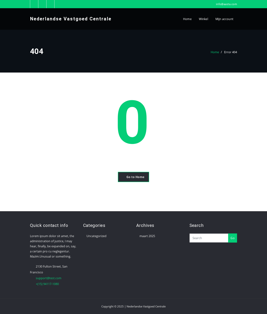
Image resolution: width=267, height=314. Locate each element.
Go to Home (135, 177)
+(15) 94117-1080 (47, 284)
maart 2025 (147, 236)
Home (187, 19)
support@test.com (48, 278)
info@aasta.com (226, 4)
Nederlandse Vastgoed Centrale (71, 19)
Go (232, 238)
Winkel (203, 19)
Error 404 (230, 52)
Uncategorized (96, 236)
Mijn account (224, 19)
